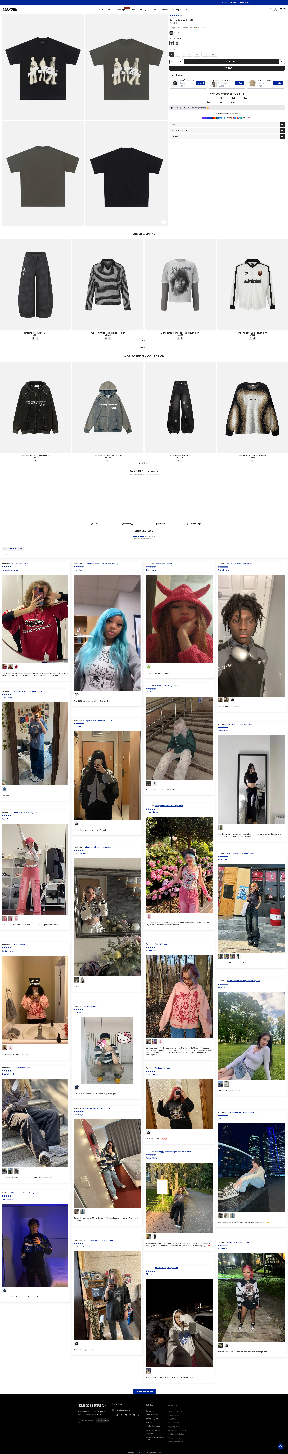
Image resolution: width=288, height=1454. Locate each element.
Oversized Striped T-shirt (92, 1006)
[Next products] (282, 75)
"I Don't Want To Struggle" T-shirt (187, 80)
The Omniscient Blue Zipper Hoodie (108, 455)
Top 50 (154, 9)
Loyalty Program (152, 1417)
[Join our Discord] (126, 1414)
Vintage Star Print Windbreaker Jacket (97, 720)
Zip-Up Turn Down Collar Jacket (239, 564)
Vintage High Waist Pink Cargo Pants (169, 806)
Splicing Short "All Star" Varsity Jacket (97, 847)
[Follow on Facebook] (113, 1414)
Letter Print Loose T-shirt (264, 80)
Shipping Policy (174, 1425)
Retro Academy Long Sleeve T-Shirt (252, 333)
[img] (144, 536)
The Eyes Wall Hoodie (163, 1068)
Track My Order (152, 1414)
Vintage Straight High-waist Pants (240, 724)
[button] (174, 15)
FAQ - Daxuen (173, 1421)
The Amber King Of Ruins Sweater (252, 455)
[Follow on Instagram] (121, 1414)
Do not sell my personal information (155, 1437)
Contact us (150, 1410)
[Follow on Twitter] (117, 1414)
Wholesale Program (153, 1425)
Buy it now (227, 68)
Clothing (142, 9)
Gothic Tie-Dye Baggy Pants (35, 333)
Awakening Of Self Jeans (180, 455)
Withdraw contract (175, 1440)
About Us (171, 1417)
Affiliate (149, 1421)
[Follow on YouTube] (134, 1414)
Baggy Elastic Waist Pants (20, 1068)
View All (143, 347)
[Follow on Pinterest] (130, 1414)
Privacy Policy (173, 1414)
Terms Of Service (175, 1410)
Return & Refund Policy (177, 1429)
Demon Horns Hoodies (163, 564)
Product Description (176, 1433)
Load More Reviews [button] (144, 1391)
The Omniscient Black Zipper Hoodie (35, 455)
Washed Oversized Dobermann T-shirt (98, 1240)
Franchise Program (153, 1429)
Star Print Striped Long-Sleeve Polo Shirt (107, 333)
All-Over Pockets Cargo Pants (166, 685)
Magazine (149, 1433)
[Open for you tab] (281, 1446)
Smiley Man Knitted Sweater (238, 1242)
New (133, 9)
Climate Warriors (174, 1437)
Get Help (175, 9)
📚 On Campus (105, 9)
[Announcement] (144, 2)
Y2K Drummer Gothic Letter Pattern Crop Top (100, 564)
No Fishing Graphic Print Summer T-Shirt (225, 80)
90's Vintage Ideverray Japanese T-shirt (26, 691)
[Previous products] (277, 75)
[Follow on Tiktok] (139, 1414)
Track (187, 9)
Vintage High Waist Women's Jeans (241, 853)
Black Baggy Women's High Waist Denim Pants (173, 1152)
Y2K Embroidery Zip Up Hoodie (166, 1268)
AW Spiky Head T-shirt (19, 564)
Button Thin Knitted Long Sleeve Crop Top (243, 981)
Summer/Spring (122, 9)
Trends (164, 9)
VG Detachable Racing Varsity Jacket (25, 1193)
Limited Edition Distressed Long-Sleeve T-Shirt (180, 333)
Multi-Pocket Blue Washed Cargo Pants (98, 1108)
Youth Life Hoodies (162, 944)
